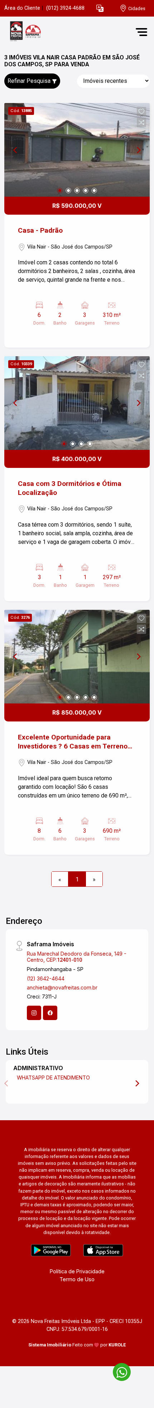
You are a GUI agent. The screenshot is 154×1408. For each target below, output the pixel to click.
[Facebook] (50, 1013)
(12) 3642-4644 (45, 978)
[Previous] (16, 150)
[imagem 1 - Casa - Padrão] (77, 150)
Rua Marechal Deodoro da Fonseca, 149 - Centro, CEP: (76, 957)
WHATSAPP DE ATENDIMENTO (53, 1077)
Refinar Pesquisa (30, 80)
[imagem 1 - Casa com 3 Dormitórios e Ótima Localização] (77, 403)
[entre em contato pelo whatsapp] (118, 1370)
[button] (100, 8)
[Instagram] (34, 1013)
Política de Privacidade (77, 1271)
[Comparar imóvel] (141, 122)
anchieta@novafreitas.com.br (62, 987)
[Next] (138, 150)
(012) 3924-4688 (65, 8)
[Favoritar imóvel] (141, 111)
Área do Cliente (22, 8)
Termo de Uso (77, 1279)
